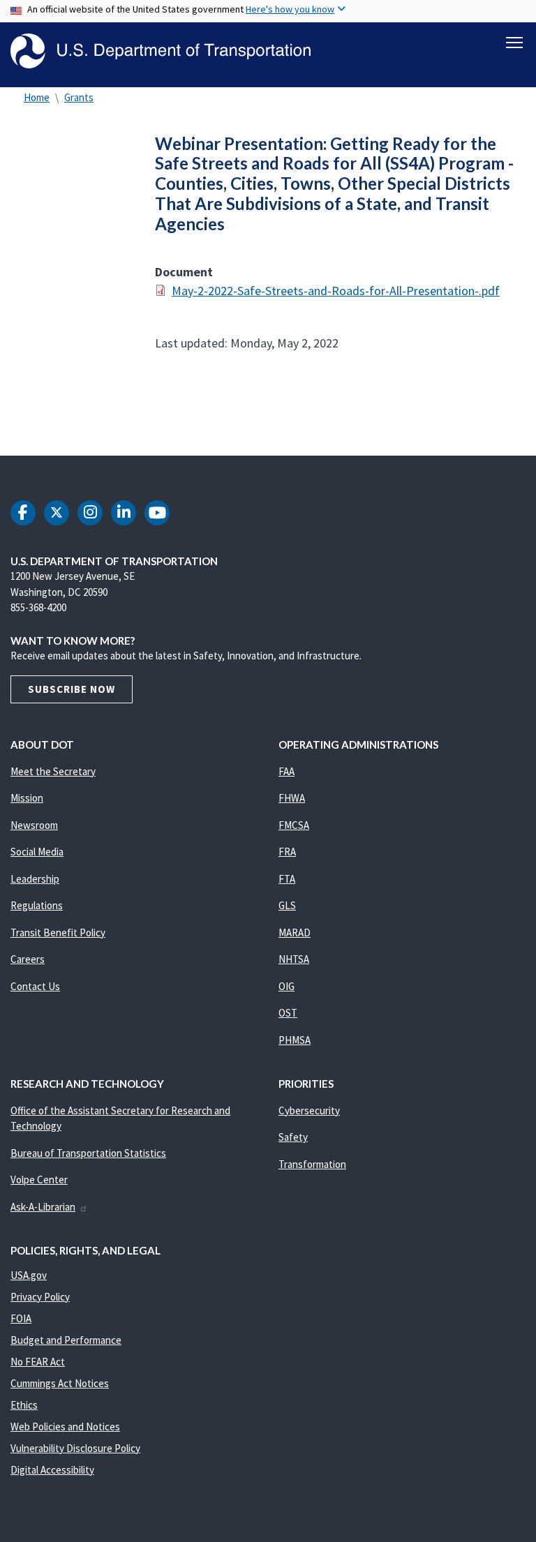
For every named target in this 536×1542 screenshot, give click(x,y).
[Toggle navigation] (514, 42)
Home (37, 97)
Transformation (312, 1164)
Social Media (37, 851)
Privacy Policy (40, 1296)
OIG (286, 986)
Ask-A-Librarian (42, 1206)
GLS (287, 905)
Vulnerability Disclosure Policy (75, 1448)
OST (287, 1012)
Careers (27, 959)
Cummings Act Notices (59, 1383)
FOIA (20, 1318)
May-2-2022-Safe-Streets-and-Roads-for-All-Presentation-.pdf (336, 291)
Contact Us (35, 986)
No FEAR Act (37, 1361)
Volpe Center (39, 1179)
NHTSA (293, 959)
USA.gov (28, 1275)
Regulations (36, 905)
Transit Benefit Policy (57, 932)
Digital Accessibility (52, 1469)
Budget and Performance (65, 1340)
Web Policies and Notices (65, 1426)
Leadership (34, 878)
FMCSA (293, 825)
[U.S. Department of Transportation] (160, 50)
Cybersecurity (309, 1110)
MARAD (294, 932)
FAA (286, 771)
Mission (26, 797)
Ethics (24, 1405)
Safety (293, 1137)
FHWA (291, 797)
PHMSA (294, 1040)
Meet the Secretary (53, 771)
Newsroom (34, 825)
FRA (287, 851)
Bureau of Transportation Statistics (88, 1153)
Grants (79, 97)
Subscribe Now (71, 689)
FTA (286, 878)
